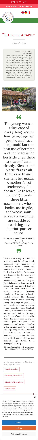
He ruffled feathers (11, 369)
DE (26, 12)
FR (29, 12)
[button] (35, 397)
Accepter (19, 422)
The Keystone (10, 389)
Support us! (19, 2)
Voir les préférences (19, 434)
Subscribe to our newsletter (19, 6)
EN (23, 12)
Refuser (19, 428)
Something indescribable (13, 375)
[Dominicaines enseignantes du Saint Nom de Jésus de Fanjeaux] (8, 11)
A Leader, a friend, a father (14, 382)
